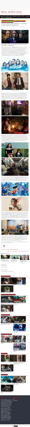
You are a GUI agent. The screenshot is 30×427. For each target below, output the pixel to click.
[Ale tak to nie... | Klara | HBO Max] (7, 288)
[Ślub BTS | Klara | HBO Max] (7, 280)
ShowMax (6, 420)
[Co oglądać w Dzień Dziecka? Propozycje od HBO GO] (24, 255)
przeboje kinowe (23, 21)
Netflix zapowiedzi (4, 417)
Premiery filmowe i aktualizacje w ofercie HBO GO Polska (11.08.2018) (5, 260)
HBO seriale (7, 408)
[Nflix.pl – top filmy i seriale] (2, 17)
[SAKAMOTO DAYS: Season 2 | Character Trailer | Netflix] (7, 367)
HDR (9, 409)
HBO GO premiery (7, 403)
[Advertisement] (15, 5)
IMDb (11, 409)
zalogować (5, 271)
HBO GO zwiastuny (4, 405)
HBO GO (17, 20)
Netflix (2, 411)
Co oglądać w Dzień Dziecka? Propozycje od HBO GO (23, 261)
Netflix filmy (6, 411)
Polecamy (20, 21)
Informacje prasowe (11, 21)
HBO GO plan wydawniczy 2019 (21, 20)
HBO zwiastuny (6, 409)
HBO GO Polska (3, 21)
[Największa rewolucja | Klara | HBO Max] (19, 280)
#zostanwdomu (3, 399)
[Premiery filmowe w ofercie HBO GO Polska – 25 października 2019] (15, 255)
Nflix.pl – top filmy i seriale (11, 12)
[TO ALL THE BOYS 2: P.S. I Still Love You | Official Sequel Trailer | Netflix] (7, 319)
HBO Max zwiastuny (6, 407)
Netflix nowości (4, 412)
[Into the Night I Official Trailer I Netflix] (19, 338)
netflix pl (9, 413)
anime (7, 399)
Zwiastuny (12, 22)
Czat (3, 17)
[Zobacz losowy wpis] (28, 17)
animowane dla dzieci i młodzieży (5, 20)
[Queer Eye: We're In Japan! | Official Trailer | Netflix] (19, 346)
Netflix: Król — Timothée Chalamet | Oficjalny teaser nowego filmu (18, 251)
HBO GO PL (7, 402)
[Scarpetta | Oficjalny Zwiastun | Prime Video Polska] (19, 299)
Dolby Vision (3, 400)
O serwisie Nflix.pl (15, 400)
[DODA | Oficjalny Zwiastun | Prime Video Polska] (7, 308)
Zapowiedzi (9, 22)
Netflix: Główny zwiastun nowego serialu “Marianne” (9, 249)
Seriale (6, 22)
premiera (3, 420)
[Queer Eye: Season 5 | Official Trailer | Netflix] (7, 338)
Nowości (17, 21)
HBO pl (9, 407)
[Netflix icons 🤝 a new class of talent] (7, 358)
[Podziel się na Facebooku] (1, 29)
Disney (8, 399)
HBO (14, 20)
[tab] (2, 267)
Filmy (12, 20)
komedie (15, 21)
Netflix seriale (7, 416)
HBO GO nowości (7, 401)
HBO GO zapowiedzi (7, 404)
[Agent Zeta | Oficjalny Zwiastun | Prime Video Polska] (7, 299)
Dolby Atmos (10, 399)
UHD (8, 420)
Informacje (7, 21)
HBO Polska (3, 408)
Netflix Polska (4, 415)
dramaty (10, 20)
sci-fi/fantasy (3, 22)
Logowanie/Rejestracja (8, 17)
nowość (8, 418)
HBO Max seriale (5, 406)
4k (5, 399)
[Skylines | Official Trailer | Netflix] (19, 319)
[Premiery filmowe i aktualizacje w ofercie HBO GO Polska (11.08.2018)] (5, 255)
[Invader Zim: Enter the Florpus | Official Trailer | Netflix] (19, 327)
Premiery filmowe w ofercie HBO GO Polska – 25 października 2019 (14, 260)
